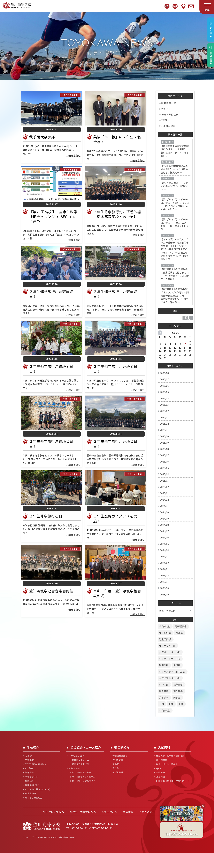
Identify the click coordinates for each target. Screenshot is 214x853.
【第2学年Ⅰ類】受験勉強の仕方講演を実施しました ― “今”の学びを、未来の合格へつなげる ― (175, 274)
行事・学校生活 (70, 94)
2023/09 (164, 594)
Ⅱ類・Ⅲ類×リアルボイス (82, 781)
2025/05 (164, 468)
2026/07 (164, 379)
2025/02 (164, 487)
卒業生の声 (30, 793)
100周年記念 (168, 126)
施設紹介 (29, 781)
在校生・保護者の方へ (83, 811)
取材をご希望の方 (33, 797)
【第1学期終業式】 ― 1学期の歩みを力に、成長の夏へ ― (175, 186)
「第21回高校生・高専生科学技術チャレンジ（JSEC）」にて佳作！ (53, 216)
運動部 (116, 764)
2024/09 (164, 518)
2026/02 (164, 411)
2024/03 (164, 556)
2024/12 (164, 499)
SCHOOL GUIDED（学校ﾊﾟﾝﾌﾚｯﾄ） (173, 781)
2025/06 (164, 461)
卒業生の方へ (109, 811)
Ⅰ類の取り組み (76, 755)
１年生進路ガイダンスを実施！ (115, 518)
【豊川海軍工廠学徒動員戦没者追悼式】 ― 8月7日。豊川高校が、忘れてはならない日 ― (175, 150)
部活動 (165, 120)
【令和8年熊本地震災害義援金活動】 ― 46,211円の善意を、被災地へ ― (174, 169)
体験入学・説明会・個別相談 (170, 755)
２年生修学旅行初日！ (47, 515)
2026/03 (164, 404)
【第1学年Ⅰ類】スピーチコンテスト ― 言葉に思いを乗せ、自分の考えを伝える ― (175, 224)
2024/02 (164, 563)
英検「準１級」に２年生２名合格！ (117, 139)
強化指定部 (118, 760)
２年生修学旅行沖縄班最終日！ (51, 294)
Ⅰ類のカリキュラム (79, 760)
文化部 (116, 768)
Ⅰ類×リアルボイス (79, 764)
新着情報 (128, 811)
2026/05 (164, 392)
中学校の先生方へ (53, 811)
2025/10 (164, 436)
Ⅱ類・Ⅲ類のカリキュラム (82, 776)
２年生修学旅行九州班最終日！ (115, 294)
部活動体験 (118, 772)
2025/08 (164, 449)
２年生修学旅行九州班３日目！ (115, 369)
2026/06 (164, 385)
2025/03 (164, 480)
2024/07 (164, 531)
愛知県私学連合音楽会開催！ (53, 590)
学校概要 (29, 760)
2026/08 (164, 373)
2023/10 (164, 588)
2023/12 (164, 575)
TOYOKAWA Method (36, 764)
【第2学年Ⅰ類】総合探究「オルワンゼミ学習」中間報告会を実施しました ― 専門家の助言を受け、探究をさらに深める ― (175, 295)
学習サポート (31, 776)
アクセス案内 (147, 811)
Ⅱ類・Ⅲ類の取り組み (80, 772)
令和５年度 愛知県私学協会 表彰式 (119, 593)
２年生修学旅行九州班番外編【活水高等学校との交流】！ (117, 214)
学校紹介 (33, 748)
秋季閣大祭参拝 (42, 136)
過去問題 (160, 776)
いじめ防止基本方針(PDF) (37, 789)
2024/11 (164, 506)
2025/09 (164, 442)
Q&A (158, 768)
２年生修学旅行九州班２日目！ (115, 444)
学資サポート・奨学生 (167, 764)
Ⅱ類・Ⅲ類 (74, 768)
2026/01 (164, 417)
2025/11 (164, 430)
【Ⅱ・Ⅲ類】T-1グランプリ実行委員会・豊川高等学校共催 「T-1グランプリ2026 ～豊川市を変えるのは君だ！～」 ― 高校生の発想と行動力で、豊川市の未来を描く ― (175, 249)
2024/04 (164, 550)
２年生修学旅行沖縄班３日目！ (51, 369)
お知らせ (166, 109)
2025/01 (164, 493)
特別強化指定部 (120, 755)
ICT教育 (29, 768)
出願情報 (160, 772)
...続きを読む (73, 155)
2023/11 (164, 581)
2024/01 (164, 569)
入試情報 (164, 748)
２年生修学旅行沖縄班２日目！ (51, 444)
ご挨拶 (28, 755)
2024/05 (164, 544)
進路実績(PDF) (32, 785)
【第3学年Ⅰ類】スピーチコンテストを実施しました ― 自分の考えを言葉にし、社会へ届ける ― (175, 204)
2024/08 (164, 524)
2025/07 (164, 455)
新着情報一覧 (168, 103)
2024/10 (164, 512)
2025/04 (164, 474)
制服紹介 (29, 772)
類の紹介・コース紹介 (86, 748)
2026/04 (164, 398)
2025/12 (164, 423)
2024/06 (164, 537)
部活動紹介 (122, 748)
